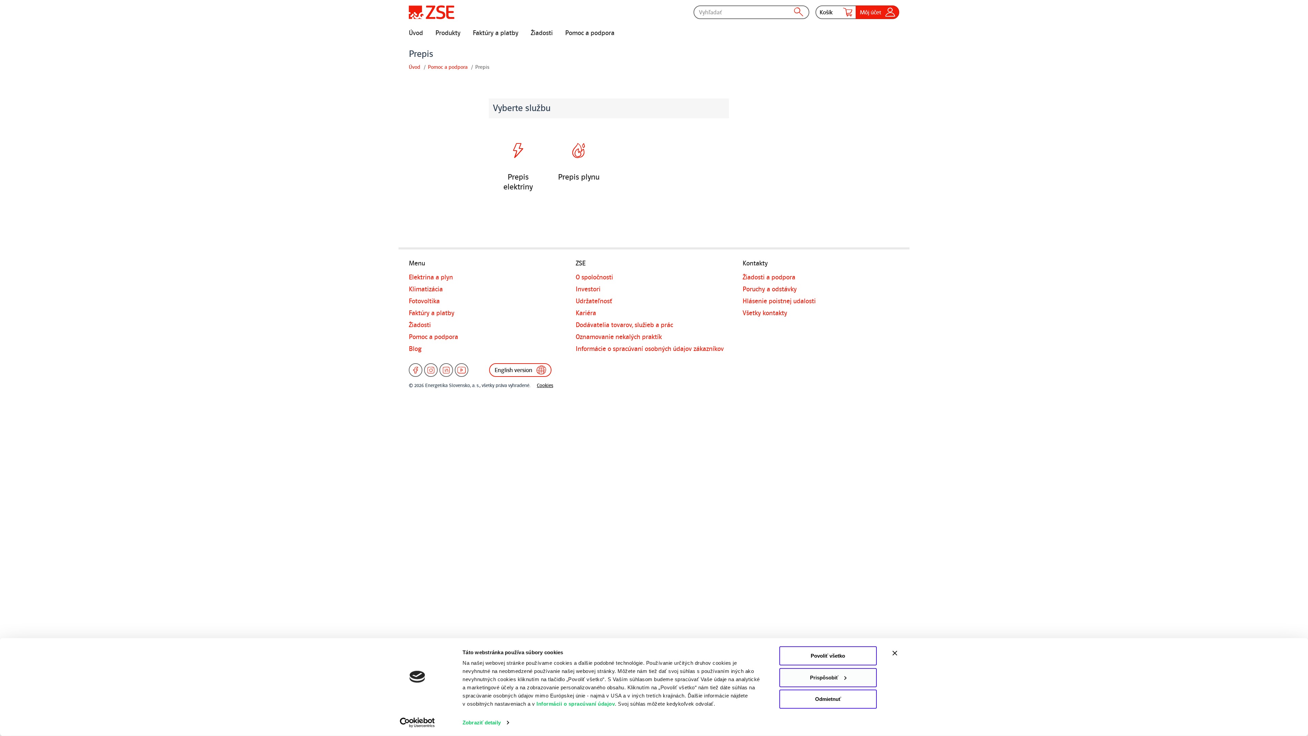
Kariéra (586, 313)
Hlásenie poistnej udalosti (779, 301)
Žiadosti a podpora (769, 277)
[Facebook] (415, 370)
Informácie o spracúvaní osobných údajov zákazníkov (650, 349)
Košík (826, 12)
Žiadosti (542, 33)
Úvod (416, 33)
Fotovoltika (424, 301)
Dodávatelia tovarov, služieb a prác (624, 325)
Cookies (545, 385)
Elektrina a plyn (431, 277)
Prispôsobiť (824, 677)
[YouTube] (461, 370)
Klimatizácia (426, 289)
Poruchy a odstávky (770, 289)
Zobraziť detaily (482, 722)
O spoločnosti (594, 277)
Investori (588, 289)
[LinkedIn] (446, 370)
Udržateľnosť (594, 301)
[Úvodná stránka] (431, 12)
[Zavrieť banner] (909, 653)
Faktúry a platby (495, 33)
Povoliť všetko (828, 656)
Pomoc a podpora (589, 33)
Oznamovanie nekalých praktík (619, 337)
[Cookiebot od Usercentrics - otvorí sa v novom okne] (417, 723)
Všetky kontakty (765, 313)
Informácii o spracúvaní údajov (575, 704)
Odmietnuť (828, 699)
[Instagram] (431, 370)
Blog (415, 349)
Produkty (448, 33)
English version (513, 370)
